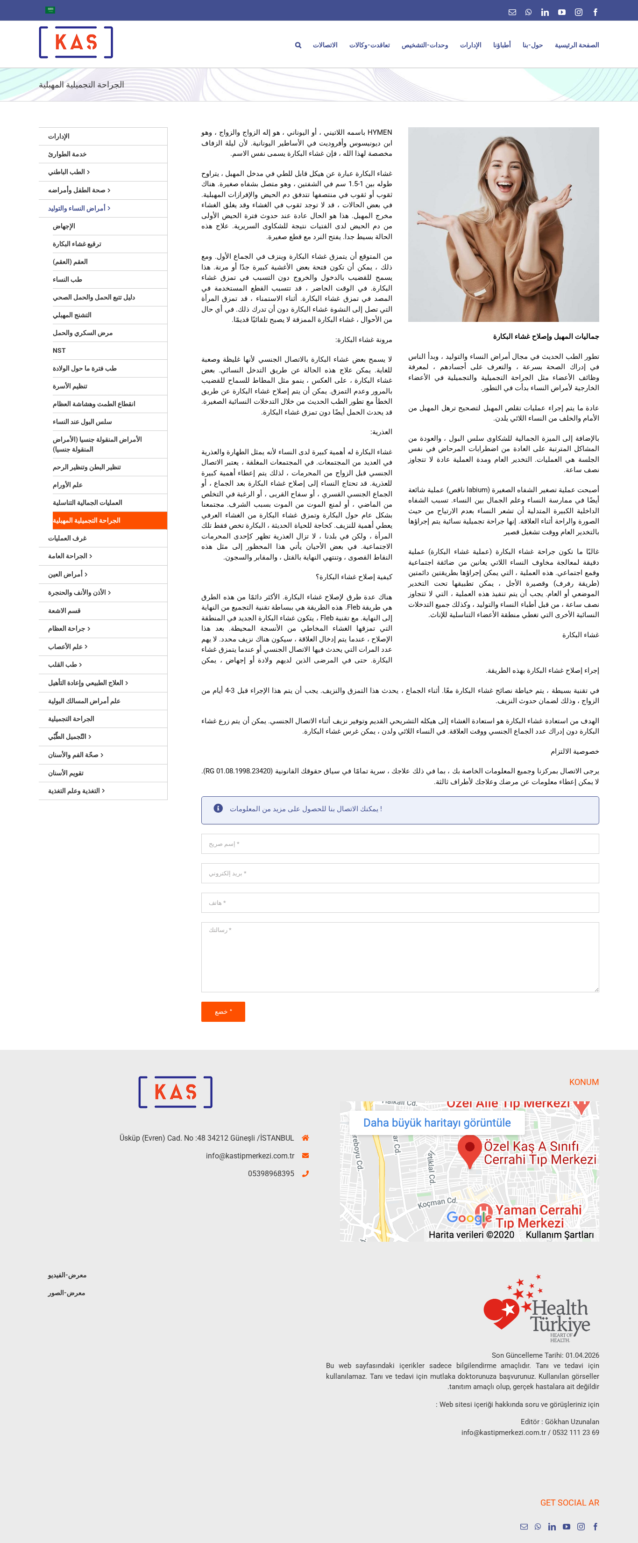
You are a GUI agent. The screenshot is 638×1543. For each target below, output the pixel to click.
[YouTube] (566, 1526)
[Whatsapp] (538, 1526)
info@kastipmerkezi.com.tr (250, 1155)
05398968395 (271, 1173)
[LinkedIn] (552, 1526)
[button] (298, 44)
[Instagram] (581, 1526)
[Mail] (524, 1526)
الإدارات (59, 136)
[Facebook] (595, 1526)
